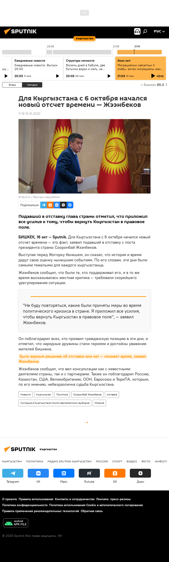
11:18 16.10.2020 (29, 114)
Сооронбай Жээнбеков (87, 394)
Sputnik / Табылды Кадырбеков (40, 197)
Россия (102, 461)
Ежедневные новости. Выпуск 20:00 (36, 67)
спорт (117, 461)
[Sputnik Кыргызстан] (21, 35)
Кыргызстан (43, 394)
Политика (62, 394)
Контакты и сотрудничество (75, 499)
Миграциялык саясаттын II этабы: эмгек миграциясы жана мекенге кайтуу (140, 69)
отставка (112, 394)
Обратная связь (92, 511)
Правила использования (36, 499)
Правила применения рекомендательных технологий (40, 511)
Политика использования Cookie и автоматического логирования (96, 505)
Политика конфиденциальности (25, 505)
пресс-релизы (120, 499)
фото (146, 461)
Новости (25, 394)
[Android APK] (16, 523)
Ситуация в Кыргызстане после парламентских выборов (54, 402)
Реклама (102, 499)
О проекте (9, 499)
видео (132, 461)
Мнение (99, 402)
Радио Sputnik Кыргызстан (70, 461)
